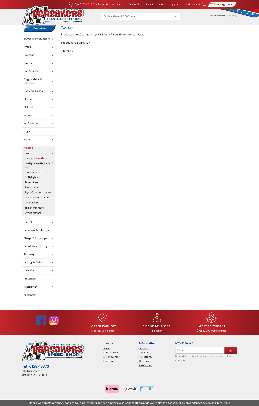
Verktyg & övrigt (33, 262)
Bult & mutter (32, 71)
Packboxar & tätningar (36, 229)
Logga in (174, 4)
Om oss (143, 348)
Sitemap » (67, 50)
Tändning (29, 254)
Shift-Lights (31, 177)
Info (219, 402)
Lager (27, 131)
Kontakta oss (111, 352)
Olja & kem (30, 221)
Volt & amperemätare (37, 197)
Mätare (28, 147)
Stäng (226, 402)
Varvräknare (32, 202)
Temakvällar (135, 4)
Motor (27, 139)
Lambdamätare (33, 171)
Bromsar (29, 54)
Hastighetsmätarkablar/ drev (39, 165)
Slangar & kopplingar (35, 238)
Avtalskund (145, 365)
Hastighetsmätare (36, 158)
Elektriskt (29, 107)
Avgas (27, 46)
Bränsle (28, 62)
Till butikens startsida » (76, 42)
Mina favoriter (111, 356)
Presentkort (30, 278)
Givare (28, 152)
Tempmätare (32, 187)
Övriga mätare (33, 212)
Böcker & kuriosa (33, 90)
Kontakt (150, 4)
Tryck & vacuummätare (38, 192)
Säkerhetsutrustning (35, 246)
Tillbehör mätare (34, 207)
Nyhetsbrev (145, 356)
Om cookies (145, 360)
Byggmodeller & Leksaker (33, 81)
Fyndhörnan (30, 286)
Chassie (28, 98)
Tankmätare (32, 182)
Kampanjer (30, 294)
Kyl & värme (31, 123)
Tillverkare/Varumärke (37, 38)
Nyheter (143, 352)
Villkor (162, 4)
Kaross (28, 115)
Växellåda (29, 270)
